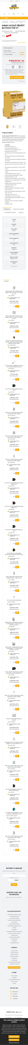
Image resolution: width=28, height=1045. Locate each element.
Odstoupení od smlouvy (14, 967)
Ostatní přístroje (13, 22)
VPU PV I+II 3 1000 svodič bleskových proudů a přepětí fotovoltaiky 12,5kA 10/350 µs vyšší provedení (14, 342)
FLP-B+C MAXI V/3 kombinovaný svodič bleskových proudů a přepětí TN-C (14, 672)
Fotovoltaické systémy (14, 916)
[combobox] (12, 1)
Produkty (12, 21)
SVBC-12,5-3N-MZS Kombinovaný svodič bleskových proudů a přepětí (14, 696)
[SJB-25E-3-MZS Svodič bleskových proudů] (14, 715)
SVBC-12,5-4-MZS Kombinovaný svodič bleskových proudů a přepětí (14, 766)
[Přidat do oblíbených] (19, 81)
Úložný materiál (14, 938)
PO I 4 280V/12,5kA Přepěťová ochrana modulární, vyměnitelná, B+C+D (14, 813)
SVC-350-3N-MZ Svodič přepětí (14, 600)
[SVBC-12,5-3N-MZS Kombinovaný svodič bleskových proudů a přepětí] (14, 692)
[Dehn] (8, 36)
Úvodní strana (5, 21)
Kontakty (15, 998)
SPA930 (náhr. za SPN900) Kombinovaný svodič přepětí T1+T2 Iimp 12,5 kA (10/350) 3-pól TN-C (14, 624)
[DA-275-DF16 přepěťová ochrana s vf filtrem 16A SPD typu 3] (14, 786)
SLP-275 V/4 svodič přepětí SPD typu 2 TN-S (14, 389)
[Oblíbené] (18, 13)
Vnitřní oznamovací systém (14, 979)
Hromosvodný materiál (14, 918)
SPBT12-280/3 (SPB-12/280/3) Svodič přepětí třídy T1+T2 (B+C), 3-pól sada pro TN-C (14, 293)
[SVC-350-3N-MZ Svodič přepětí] (14, 597)
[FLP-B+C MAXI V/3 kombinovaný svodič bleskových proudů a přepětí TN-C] (14, 668)
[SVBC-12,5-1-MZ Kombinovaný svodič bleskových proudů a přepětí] (14, 456)
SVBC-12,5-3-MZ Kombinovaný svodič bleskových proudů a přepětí (14, 413)
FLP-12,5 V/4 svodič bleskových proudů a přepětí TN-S (14, 483)
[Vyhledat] (9, 13)
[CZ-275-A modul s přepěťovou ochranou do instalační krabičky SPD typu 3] (14, 362)
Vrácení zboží (14, 960)
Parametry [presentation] (7, 209)
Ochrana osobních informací (14, 962)
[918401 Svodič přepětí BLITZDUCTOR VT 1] (14, 104)
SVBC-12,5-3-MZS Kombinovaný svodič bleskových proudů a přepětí (14, 837)
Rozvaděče (14, 929)
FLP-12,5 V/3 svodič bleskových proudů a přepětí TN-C (14, 507)
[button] (20, 67)
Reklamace (14, 958)
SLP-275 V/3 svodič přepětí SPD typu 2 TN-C (14, 530)
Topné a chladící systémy (14, 937)
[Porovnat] (13, 13)
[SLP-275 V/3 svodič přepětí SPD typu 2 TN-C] (14, 526)
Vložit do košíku (18, 77)
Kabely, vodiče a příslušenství (14, 920)
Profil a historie (14, 975)
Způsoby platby (14, 950)
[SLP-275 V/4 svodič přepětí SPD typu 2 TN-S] (14, 385)
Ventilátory (14, 940)
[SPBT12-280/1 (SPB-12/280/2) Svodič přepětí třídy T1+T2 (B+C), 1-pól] (14, 573)
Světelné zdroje (14, 935)
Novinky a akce (14, 981)
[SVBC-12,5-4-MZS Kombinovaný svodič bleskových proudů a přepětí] (14, 762)
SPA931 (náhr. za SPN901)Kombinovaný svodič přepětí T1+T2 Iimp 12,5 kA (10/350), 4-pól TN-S (14, 648)
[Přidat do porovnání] (21, 81)
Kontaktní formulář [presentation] (10, 213)
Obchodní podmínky (14, 956)
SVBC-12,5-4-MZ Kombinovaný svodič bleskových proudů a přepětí (14, 436)
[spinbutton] (16, 67)
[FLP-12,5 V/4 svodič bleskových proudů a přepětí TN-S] (14, 479)
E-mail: (14, 873)
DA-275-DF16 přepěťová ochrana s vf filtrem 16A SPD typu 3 (14, 790)
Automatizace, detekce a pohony (14, 914)
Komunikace (14, 922)
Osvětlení (14, 927)
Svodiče (21, 22)
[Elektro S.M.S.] (14, 7)
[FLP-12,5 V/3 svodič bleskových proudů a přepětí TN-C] (14, 503)
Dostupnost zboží (14, 954)
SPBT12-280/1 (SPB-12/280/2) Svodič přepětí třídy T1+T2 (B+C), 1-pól (14, 577)
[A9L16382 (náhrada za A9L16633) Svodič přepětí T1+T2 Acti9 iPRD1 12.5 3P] (14, 739)
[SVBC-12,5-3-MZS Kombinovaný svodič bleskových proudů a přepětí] (14, 833)
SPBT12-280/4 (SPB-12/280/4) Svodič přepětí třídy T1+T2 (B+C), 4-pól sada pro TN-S (14, 317)
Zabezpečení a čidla (14, 942)
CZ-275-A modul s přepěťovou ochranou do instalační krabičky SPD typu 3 (14, 366)
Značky (15, 994)
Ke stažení (14, 977)
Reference (15, 991)
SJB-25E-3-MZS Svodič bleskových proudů (14, 719)
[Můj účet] (4, 13)
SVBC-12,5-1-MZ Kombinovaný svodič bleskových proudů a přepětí (14, 460)
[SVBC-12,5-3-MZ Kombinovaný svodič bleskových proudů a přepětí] (14, 409)
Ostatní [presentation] (6, 281)
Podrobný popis (21, 42)
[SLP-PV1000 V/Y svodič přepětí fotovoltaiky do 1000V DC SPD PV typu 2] (14, 550)
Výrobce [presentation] (21, 213)
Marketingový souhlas (14, 963)
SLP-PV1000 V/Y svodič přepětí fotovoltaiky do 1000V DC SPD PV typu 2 (14, 554)
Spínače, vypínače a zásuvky (14, 933)
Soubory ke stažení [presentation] (18, 209)
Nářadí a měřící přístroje (14, 923)
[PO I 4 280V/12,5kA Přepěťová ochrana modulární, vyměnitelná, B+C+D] (14, 809)
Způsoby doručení (14, 952)
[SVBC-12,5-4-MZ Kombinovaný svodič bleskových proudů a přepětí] (14, 432)
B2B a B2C (15, 996)
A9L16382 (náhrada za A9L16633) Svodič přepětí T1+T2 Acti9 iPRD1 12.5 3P (14, 743)
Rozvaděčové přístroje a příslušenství (14, 931)
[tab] (7, 209)
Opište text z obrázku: (14, 877)
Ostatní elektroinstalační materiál (14, 925)
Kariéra (14, 983)
